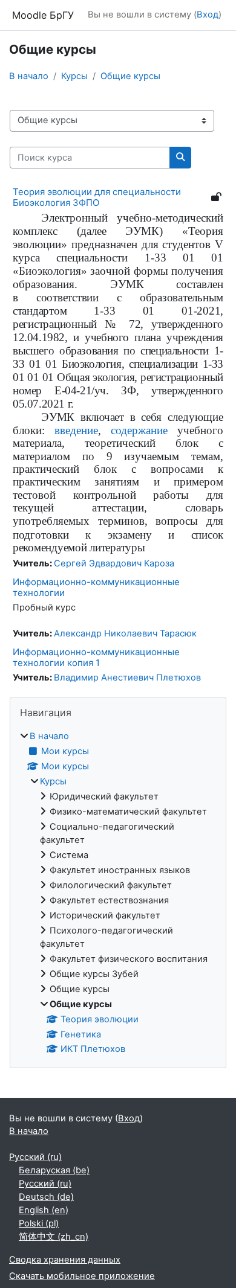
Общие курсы (130, 76)
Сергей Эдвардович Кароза (114, 563)
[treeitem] (118, 893)
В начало (28, 76)
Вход (207, 14)
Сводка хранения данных (64, 1259)
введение (76, 430)
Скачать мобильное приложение (82, 1275)
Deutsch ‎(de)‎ (46, 1196)
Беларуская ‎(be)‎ (54, 1170)
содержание (139, 430)
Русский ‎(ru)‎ (35, 1157)
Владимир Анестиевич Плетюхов (127, 677)
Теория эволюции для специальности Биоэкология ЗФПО (97, 197)
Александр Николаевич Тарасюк (125, 633)
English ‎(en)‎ (43, 1210)
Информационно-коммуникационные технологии (96, 587)
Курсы (74, 76)
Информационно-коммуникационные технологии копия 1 (96, 657)
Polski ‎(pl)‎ (39, 1223)
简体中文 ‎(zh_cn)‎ (53, 1236)
